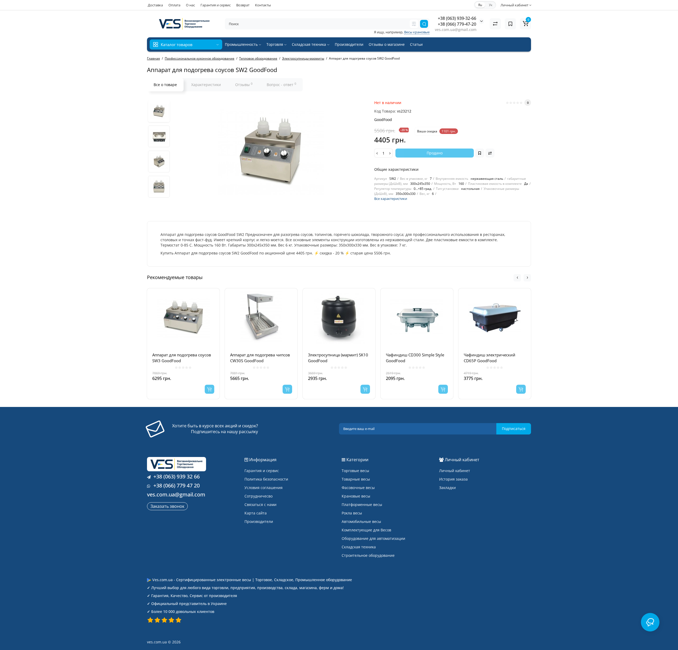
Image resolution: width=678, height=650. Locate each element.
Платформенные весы (362, 504)
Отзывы (243, 84)
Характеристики (206, 84)
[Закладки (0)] (510, 23)
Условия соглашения (263, 487)
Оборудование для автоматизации (373, 538)
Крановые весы (356, 496)
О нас (190, 5)
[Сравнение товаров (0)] (495, 23)
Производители (349, 44)
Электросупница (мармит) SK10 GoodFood (338, 357)
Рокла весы (352, 512)
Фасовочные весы (358, 487)
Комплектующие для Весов (366, 529)
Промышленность (242, 44)
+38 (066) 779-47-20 (457, 24)
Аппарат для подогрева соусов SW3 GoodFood (181, 357)
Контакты (263, 5)
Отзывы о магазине (387, 44)
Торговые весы (355, 470)
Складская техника (309, 44)
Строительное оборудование (368, 555)
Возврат (242, 5)
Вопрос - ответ (281, 84)
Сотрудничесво (258, 496)
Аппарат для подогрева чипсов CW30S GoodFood (260, 357)
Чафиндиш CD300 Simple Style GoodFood (415, 357)
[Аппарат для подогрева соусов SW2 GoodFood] (159, 111)
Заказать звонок (167, 506)
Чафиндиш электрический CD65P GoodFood (489, 357)
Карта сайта (255, 512)
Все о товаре (165, 84)
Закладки (447, 487)
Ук (490, 5)
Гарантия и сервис (215, 5)
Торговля (275, 44)
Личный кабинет (454, 470)
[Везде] (414, 24)
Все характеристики (390, 198)
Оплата (174, 5)
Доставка (155, 5)
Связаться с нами (260, 504)
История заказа (453, 479)
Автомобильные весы (361, 521)
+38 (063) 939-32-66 (457, 18)
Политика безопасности (266, 479)
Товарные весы (356, 479)
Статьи (416, 44)
